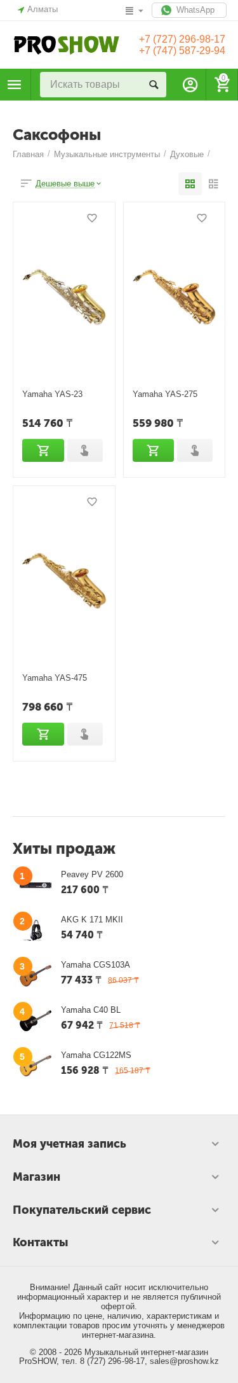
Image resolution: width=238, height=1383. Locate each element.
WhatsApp (194, 10)
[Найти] (153, 84)
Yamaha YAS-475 (54, 678)
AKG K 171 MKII (92, 919)
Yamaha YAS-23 (52, 394)
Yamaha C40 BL (91, 1010)
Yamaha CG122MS (96, 1055)
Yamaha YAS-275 (165, 394)
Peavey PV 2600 (92, 874)
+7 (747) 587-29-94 (182, 50)
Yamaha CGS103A (95, 964)
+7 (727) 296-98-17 (182, 39)
